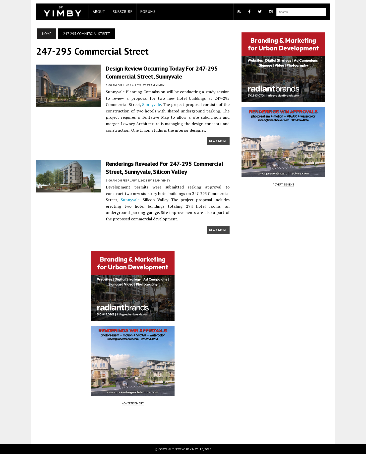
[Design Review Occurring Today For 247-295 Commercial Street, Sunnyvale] (68, 103)
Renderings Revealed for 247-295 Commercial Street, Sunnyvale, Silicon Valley (164, 167)
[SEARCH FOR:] (301, 11)
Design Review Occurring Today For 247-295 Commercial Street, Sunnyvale (162, 72)
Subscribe (122, 11)
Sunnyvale (151, 104)
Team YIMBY (155, 85)
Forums (147, 11)
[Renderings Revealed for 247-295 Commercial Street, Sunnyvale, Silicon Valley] (68, 188)
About (99, 11)
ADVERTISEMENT (133, 403)
